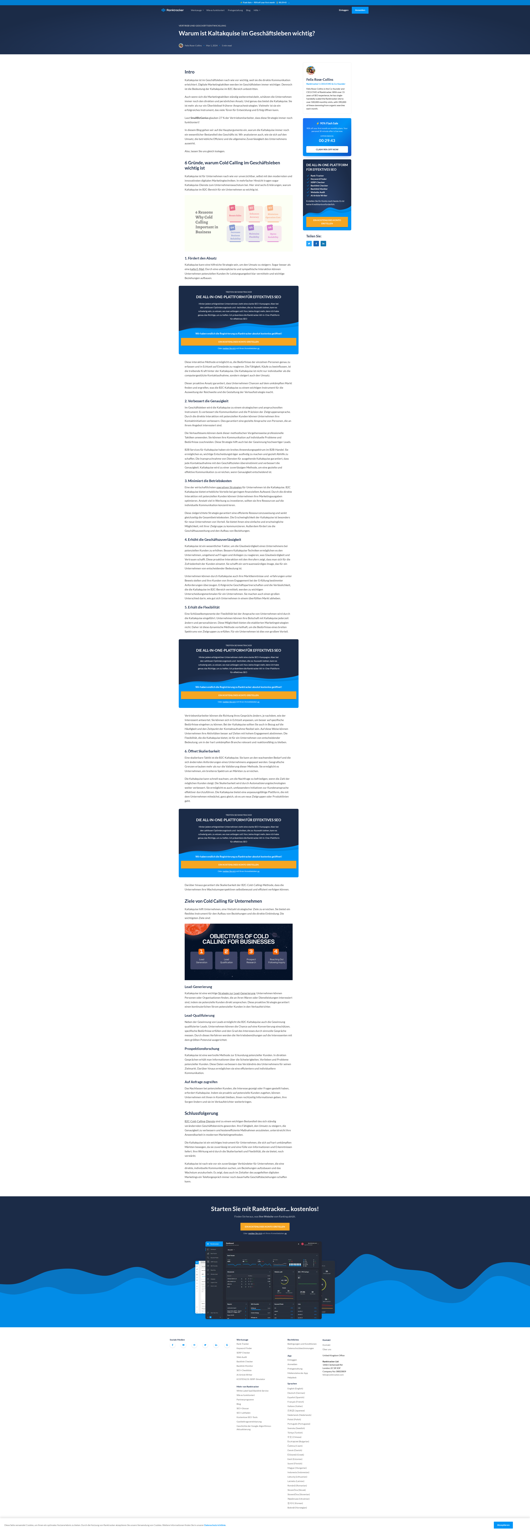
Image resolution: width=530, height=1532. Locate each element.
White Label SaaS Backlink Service (252, 1390)
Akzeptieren (503, 1525)
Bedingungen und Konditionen (302, 1343)
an (258, 348)
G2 (227, 1345)
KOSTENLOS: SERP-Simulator (251, 1379)
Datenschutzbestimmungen (300, 1348)
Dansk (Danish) (294, 1450)
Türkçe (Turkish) (295, 1432)
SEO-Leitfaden (244, 1412)
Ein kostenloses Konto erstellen (238, 341)
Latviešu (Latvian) (295, 1481)
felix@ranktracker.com (333, 1374)
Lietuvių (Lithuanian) (297, 1476)
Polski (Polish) (294, 1419)
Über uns (327, 1349)
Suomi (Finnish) (294, 1463)
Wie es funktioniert (215, 10)
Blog (248, 10)
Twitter (205, 1345)
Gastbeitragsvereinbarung (249, 1421)
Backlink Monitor (245, 1366)
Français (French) (295, 1401)
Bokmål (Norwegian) (297, 1507)
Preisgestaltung (235, 10)
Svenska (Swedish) (296, 1428)
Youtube (183, 1345)
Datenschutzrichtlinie (215, 1525)
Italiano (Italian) (295, 1406)
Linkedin (216, 1345)
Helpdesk (291, 1377)
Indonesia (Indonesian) (298, 1472)
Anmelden (360, 10)
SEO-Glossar (243, 1408)
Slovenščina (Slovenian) (298, 1494)
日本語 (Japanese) (296, 1410)
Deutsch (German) (296, 1393)
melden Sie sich (229, 348)
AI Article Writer (244, 1374)
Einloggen (344, 10)
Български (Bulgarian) (298, 1441)
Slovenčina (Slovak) (296, 1490)
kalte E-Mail (197, 269)
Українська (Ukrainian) (298, 1498)
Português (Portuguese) (298, 1423)
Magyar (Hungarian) (297, 1468)
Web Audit (242, 1357)
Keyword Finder (244, 1348)
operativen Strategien (229, 487)
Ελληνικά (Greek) (295, 1454)
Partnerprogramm (245, 1399)
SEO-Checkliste (244, 1370)
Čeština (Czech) (295, 1445)
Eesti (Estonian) (294, 1459)
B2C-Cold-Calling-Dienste (200, 1121)
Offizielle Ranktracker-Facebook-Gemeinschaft (194, 1345)
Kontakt (326, 1345)
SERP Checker (243, 1352)
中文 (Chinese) (294, 1437)
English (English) (295, 1388)
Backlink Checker (245, 1361)
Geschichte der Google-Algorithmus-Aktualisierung (254, 1428)
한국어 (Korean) (295, 1503)
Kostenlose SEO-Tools (247, 1417)
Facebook (172, 1345)
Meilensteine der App (297, 1373)
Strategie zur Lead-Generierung (236, 993)
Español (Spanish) (295, 1397)
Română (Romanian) (297, 1485)
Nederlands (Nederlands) (299, 1415)
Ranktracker (172, 10)
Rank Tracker (243, 1343)
